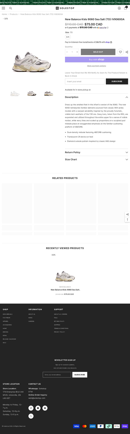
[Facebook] (31, 408)
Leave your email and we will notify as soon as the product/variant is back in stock (96, 74)
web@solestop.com (36, 398)
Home (4, 14)
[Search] (10, 8)
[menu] (3, 8)
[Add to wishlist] (120, 52)
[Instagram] (37, 408)
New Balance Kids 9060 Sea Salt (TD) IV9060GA (65, 290)
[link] (17, 229)
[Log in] (119, 8)
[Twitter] (31, 416)
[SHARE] (126, 52)
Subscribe (117, 81)
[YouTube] (44, 408)
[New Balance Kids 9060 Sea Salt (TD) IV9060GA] (65, 269)
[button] (96, 27)
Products (14, 14)
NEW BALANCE (65, 287)
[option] (31, 47)
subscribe (79, 375)
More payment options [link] (96, 66)
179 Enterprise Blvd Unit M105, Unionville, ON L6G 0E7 (13, 395)
